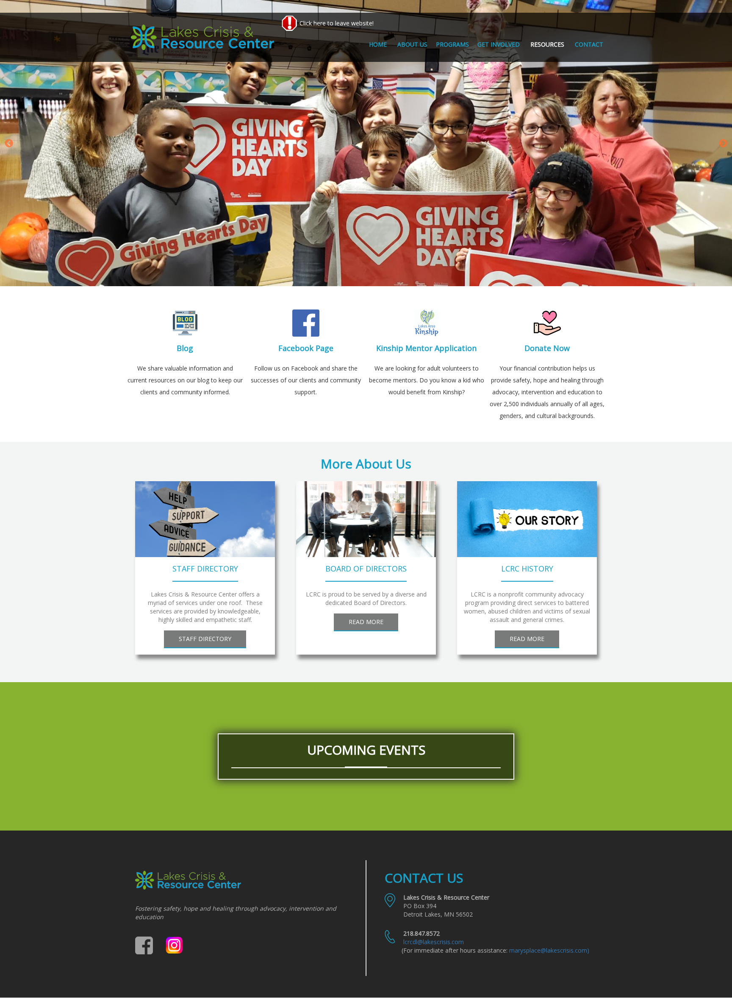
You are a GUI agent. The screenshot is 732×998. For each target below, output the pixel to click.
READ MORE (366, 622)
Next (723, 144)
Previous (9, 144)
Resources (547, 44)
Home (378, 44)
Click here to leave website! (336, 23)
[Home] (205, 37)
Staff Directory (205, 639)
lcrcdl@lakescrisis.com (433, 942)
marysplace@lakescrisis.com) (549, 950)
